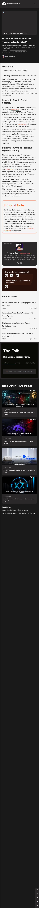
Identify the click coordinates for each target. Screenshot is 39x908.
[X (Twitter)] (18, 263)
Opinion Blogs (23, 510)
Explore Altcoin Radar (10, 513)
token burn (15, 110)
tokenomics (22, 124)
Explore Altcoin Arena (27, 513)
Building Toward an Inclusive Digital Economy (20, 76)
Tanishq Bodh (13, 253)
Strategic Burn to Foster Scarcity (15, 71)
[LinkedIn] (21, 263)
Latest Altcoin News (9, 510)
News (5, 51)
